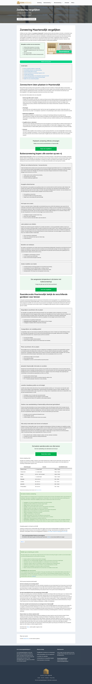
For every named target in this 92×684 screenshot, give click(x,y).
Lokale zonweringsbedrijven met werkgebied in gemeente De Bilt (36, 76)
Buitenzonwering (47, 2)
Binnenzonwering (57, 2)
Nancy (28, 627)
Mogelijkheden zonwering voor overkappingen (46, 652)
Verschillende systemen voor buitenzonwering (33, 70)
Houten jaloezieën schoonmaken (43, 660)
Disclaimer (47, 677)
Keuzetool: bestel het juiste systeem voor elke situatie (34, 77)
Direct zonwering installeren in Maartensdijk (32, 69)
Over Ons (42, 677)
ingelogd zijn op (26, 638)
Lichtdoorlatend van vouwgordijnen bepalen (45, 658)
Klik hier (49, 537)
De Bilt (46, 675)
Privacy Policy (52, 677)
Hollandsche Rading (56, 531)
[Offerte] (59, 48)
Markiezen (34, 576)
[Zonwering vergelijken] (24, 2)
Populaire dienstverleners (29, 74)
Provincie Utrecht (38, 490)
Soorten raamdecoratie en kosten (30, 71)
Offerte (72, 2)
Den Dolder (50, 531)
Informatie (67, 2)
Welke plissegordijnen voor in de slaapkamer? (45, 654)
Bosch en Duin (64, 531)
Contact (38, 677)
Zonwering (39, 2)
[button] (46, 61)
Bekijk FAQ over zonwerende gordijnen (31, 79)
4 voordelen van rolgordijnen (42, 656)
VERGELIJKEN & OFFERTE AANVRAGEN (26, 19)
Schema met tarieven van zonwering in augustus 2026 (34, 73)
